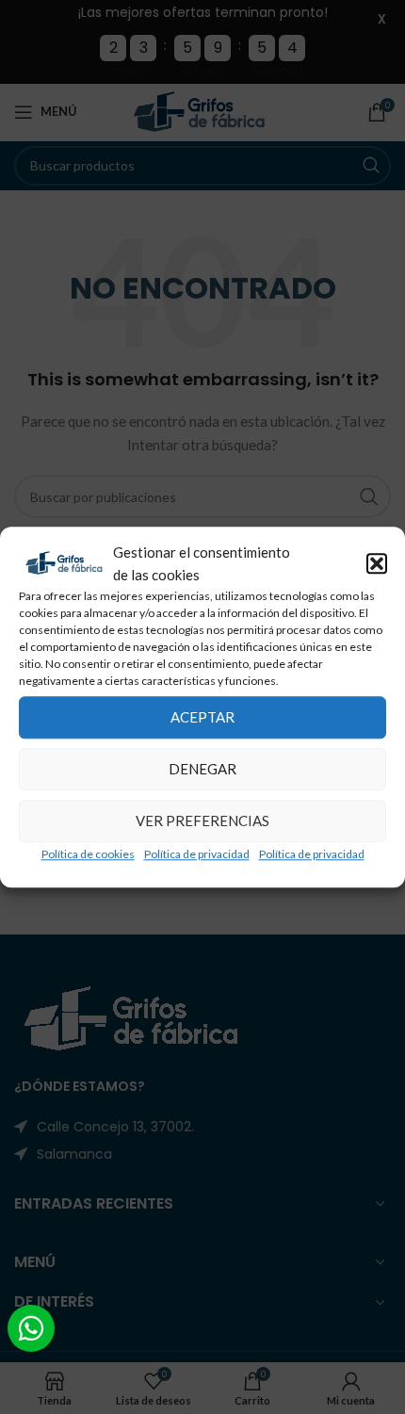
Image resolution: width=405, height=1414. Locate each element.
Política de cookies (88, 854)
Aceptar (202, 716)
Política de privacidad (197, 854)
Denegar (202, 768)
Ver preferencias (202, 820)
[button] (376, 563)
